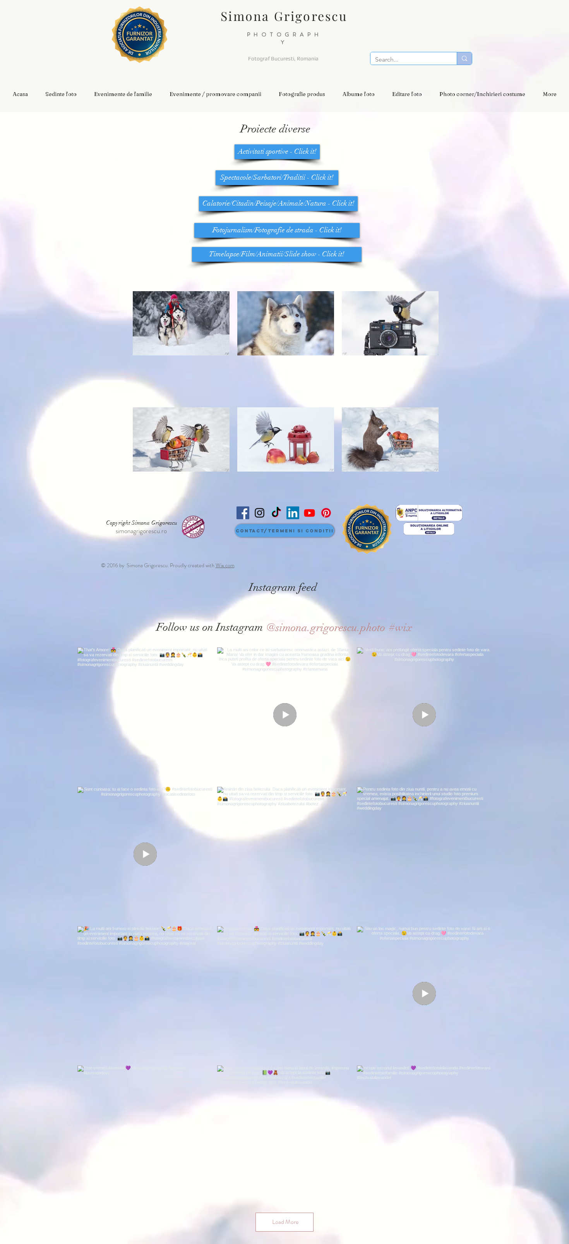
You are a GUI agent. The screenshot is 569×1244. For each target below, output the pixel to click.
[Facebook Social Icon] (243, 512)
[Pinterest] (326, 512)
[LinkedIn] (292, 512)
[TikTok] (276, 512)
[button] (60, 94)
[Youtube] (309, 512)
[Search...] (464, 58)
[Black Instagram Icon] (259, 512)
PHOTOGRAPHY (284, 38)
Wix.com (225, 565)
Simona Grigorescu (284, 15)
